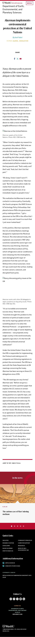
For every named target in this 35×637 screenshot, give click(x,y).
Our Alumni (6, 545)
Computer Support (24, 543)
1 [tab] (11, 526)
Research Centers (8, 543)
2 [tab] (14, 526)
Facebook (14, 599)
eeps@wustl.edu (17, 614)
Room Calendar (8, 548)
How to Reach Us (8, 551)
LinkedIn (24, 599)
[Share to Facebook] (14, 59)
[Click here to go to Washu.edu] (8, 627)
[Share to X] (17, 59)
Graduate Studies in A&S (12, 566)
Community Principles (25, 540)
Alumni (15, 41)
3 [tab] (17, 526)
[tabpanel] (17, 503)
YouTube (20, 599)
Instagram (11, 599)
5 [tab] (23, 526)
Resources (21, 545)
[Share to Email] (20, 59)
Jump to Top (7, 463)
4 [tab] (20, 526)
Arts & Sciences (10, 563)
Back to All (16, 463)
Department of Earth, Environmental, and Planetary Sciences (13, 9)
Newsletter (23, 41)
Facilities (5, 540)
